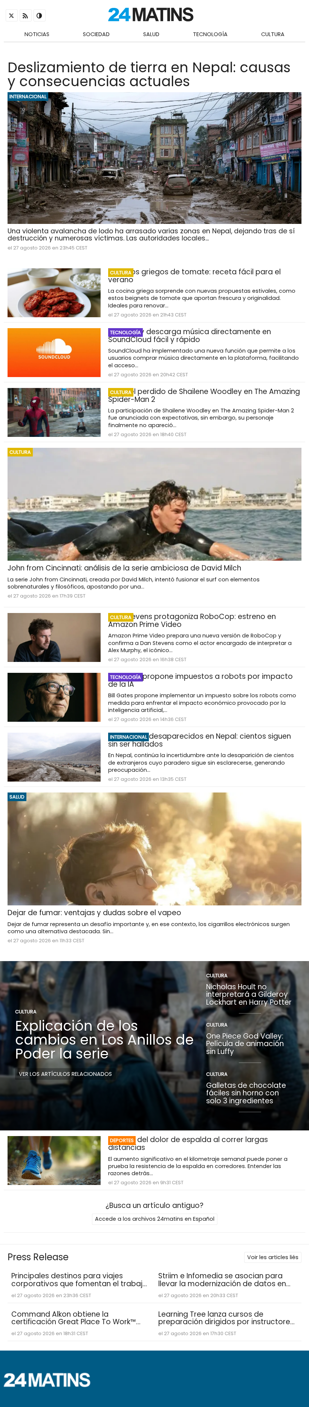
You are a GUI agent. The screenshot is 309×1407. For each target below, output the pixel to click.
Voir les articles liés (272, 1257)
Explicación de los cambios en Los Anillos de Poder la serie (104, 1039)
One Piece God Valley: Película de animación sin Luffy (245, 1043)
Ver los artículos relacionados (65, 1073)
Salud (151, 34)
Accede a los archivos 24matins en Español (154, 1219)
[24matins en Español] (51, 1385)
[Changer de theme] (40, 15)
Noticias (36, 34)
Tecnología (210, 34)
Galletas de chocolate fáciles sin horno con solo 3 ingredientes (246, 1093)
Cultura (273, 34)
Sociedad (96, 34)
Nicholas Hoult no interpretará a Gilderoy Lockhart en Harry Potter (249, 994)
